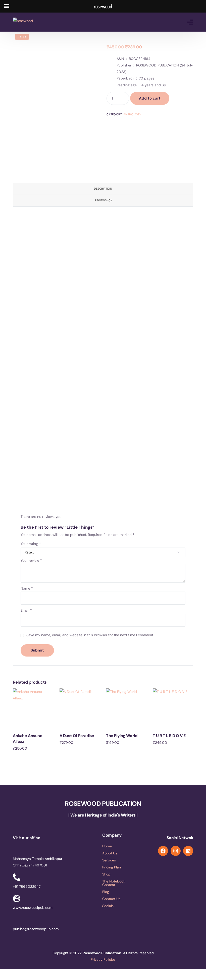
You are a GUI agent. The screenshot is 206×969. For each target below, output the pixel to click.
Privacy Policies (103, 959)
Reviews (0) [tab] (103, 200)
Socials (108, 906)
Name (27, 588)
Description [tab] (103, 188)
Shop (106, 874)
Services (109, 860)
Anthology (132, 114)
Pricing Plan (111, 867)
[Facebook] (163, 851)
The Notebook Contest (113, 883)
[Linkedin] (188, 851)
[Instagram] (176, 851)
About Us (109, 853)
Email (26, 610)
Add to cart (150, 98)
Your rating (31, 543)
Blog (105, 892)
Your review (31, 560)
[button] (118, 905)
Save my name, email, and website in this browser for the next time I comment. (90, 635)
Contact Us (111, 899)
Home (107, 846)
